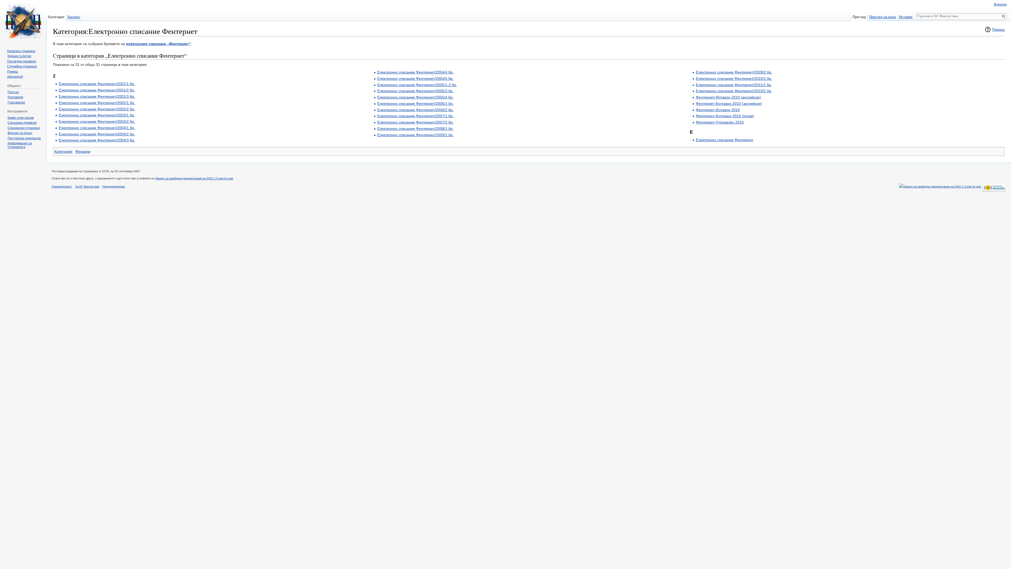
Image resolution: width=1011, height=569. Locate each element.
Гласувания (16, 102)
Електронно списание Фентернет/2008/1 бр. (415, 128)
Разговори (15, 97)
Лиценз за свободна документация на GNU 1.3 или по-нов (194, 178)
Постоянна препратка (24, 138)
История (905, 17)
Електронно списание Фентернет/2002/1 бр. (97, 103)
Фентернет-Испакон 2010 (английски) (728, 97)
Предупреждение (113, 186)
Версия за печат (20, 133)
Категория (63, 151)
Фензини (82, 151)
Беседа (74, 17)
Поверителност (62, 186)
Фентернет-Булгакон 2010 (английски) (729, 103)
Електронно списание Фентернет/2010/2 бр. (734, 91)
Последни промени (21, 61)
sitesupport (15, 77)
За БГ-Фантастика (87, 186)
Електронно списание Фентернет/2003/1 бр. (97, 115)
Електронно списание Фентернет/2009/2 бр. (734, 72)
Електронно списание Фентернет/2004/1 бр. (97, 128)
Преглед (859, 17)
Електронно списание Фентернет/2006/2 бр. (415, 110)
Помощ (998, 29)
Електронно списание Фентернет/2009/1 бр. (415, 135)
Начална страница (21, 51)
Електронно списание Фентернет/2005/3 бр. (415, 91)
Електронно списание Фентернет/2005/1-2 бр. (417, 85)
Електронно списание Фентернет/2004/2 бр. (97, 134)
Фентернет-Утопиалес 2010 (720, 122)
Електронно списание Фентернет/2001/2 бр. (97, 90)
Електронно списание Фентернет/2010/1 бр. (734, 78)
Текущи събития (19, 56)
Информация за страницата (20, 145)
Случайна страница (22, 66)
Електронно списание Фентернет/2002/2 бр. (97, 109)
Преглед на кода (882, 17)
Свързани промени (22, 123)
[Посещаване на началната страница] (23, 21)
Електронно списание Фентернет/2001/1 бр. (97, 84)
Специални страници (24, 128)
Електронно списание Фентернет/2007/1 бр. (415, 116)
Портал (13, 92)
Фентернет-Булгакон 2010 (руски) (725, 116)
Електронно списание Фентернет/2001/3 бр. (97, 96)
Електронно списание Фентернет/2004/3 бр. (97, 140)
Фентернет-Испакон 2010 (718, 110)
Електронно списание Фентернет (724, 140)
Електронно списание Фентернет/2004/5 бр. (415, 78)
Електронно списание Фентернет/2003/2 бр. (97, 121)
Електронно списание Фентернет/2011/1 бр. (734, 85)
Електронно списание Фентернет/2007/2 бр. (415, 122)
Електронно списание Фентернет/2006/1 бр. (415, 103)
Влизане (1000, 4)
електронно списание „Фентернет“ (158, 44)
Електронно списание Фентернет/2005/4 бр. (415, 97)
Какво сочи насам (21, 118)
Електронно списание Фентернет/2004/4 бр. (415, 72)
